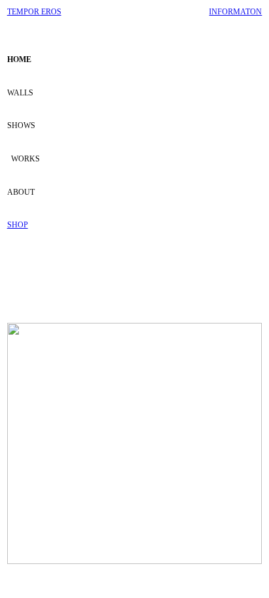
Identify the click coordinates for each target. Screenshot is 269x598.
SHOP (17, 224)
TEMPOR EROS (34, 11)
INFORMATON (235, 11)
